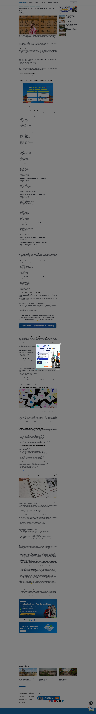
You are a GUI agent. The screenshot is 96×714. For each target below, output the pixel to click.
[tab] (36, 369)
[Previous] (57, 369)
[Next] (59, 369)
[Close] (60, 344)
